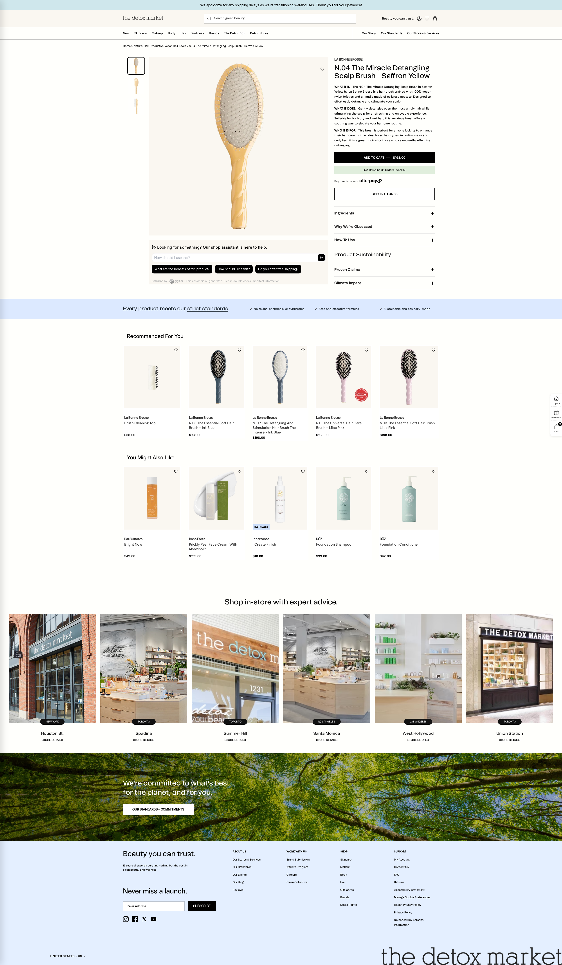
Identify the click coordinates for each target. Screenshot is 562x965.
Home (127, 46)
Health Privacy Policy (407, 905)
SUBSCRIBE (202, 906)
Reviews (238, 890)
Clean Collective (296, 882)
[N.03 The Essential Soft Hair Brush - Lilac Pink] (409, 377)
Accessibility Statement (409, 890)
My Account (402, 859)
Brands (214, 33)
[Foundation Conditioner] (409, 498)
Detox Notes (259, 33)
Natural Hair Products (148, 46)
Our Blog (238, 882)
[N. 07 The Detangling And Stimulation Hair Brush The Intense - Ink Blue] (280, 377)
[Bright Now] (152, 498)
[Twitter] (144, 919)
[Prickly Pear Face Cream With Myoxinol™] (216, 498)
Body (171, 33)
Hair (183, 33)
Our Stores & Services (423, 33)
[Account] (419, 18)
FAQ (396, 874)
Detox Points (348, 905)
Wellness (197, 33)
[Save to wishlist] (322, 69)
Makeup (157, 33)
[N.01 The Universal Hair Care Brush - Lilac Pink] (343, 377)
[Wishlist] (427, 18)
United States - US (66, 956)
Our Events (240, 874)
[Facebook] (135, 919)
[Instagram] (126, 919)
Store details (52, 740)
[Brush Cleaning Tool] (152, 377)
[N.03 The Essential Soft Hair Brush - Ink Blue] (216, 377)
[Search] (209, 18)
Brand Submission (298, 859)
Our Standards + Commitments (158, 809)
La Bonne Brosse (348, 59)
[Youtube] (153, 919)
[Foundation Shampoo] (343, 498)
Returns (399, 882)
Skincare (140, 33)
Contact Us (401, 867)
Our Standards (391, 33)
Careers (291, 874)
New (126, 33)
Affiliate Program (297, 867)
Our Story (369, 33)
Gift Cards (347, 890)
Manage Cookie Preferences (412, 897)
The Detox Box (234, 33)
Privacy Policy (403, 912)
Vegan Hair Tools (175, 46)
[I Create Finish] (280, 498)
